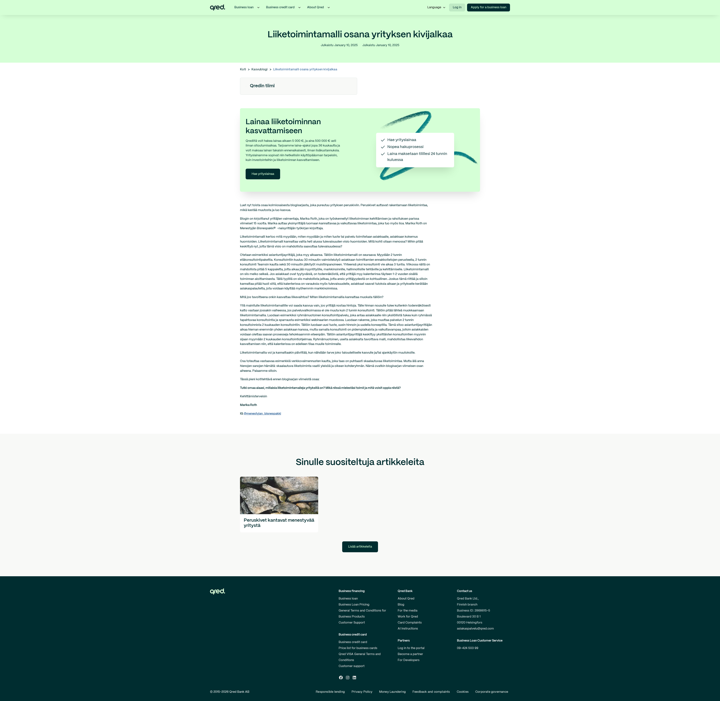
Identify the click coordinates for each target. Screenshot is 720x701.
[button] (258, 8)
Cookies (463, 691)
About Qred (406, 598)
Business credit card (353, 642)
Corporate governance (491, 691)
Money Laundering (392, 691)
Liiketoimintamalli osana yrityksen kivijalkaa (305, 69)
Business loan (348, 598)
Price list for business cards (358, 648)
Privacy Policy (362, 691)
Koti (243, 69)
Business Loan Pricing (354, 604)
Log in (457, 7)
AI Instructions (408, 628)
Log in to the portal (411, 648)
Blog (401, 604)
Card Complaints (410, 622)
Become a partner (410, 654)
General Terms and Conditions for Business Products (362, 613)
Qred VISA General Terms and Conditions (360, 657)
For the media (407, 610)
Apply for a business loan (488, 7)
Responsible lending (330, 691)
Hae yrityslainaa (263, 174)
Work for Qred (408, 616)
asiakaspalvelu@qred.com (475, 628)
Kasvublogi (259, 69)
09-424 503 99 (467, 648)
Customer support (351, 666)
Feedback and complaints (431, 691)
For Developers (408, 660)
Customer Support (352, 622)
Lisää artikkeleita (360, 546)
